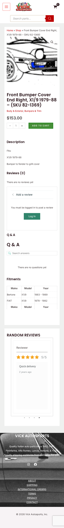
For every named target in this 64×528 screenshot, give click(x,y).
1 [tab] (24, 417)
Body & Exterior (15, 110)
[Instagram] (28, 464)
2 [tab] (30, 417)
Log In (32, 216)
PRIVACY (32, 497)
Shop (18, 30)
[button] (52, 42)
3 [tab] (34, 417)
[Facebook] (35, 464)
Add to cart (41, 125)
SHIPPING (32, 485)
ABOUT (32, 480)
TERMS (32, 493)
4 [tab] (39, 417)
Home (10, 30)
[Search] (50, 18)
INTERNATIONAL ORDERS (32, 489)
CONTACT (32, 502)
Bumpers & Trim (32, 110)
